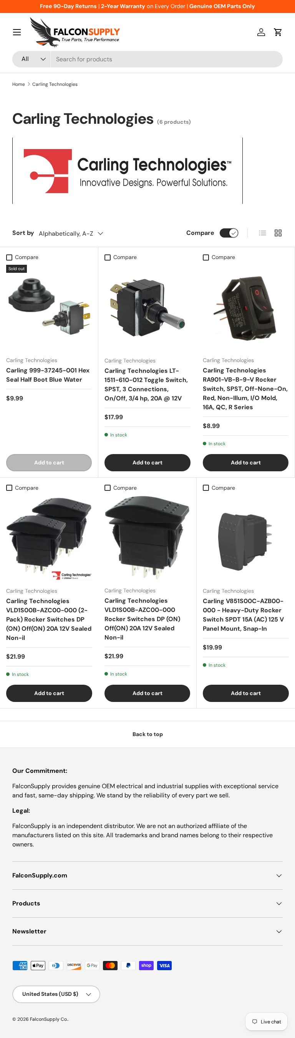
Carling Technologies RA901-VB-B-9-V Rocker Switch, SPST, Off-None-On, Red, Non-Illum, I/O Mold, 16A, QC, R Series (245, 388)
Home (18, 84)
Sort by (23, 233)
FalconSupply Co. (49, 1019)
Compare (200, 233)
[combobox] (147, 59)
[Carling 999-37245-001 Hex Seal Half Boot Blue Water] (49, 307)
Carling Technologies (55, 84)
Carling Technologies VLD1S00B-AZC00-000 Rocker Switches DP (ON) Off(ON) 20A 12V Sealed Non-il (142, 619)
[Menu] (16, 32)
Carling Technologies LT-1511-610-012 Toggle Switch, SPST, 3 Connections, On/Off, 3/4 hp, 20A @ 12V (146, 384)
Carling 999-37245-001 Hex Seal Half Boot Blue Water (47, 375)
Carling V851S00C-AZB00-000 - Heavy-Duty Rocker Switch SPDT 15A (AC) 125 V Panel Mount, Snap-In (243, 615)
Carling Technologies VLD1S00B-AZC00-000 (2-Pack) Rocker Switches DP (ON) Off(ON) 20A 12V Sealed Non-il (48, 619)
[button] (278, 32)
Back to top (148, 734)
